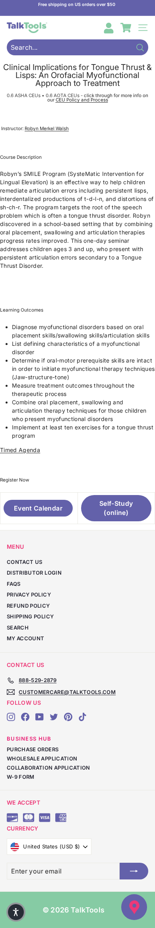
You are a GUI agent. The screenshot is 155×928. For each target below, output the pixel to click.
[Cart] (125, 27)
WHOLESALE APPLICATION (42, 758)
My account (26, 638)
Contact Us (25, 562)
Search (18, 627)
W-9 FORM (21, 777)
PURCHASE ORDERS (32, 749)
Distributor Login (34, 572)
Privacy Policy (29, 594)
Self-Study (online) (116, 508)
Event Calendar (38, 508)
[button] (15, 912)
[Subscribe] (134, 871)
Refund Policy (28, 605)
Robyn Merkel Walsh (47, 128)
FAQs (13, 584)
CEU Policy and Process (82, 100)
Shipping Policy (30, 616)
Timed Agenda (20, 449)
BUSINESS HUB (29, 738)
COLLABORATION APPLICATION (48, 767)
